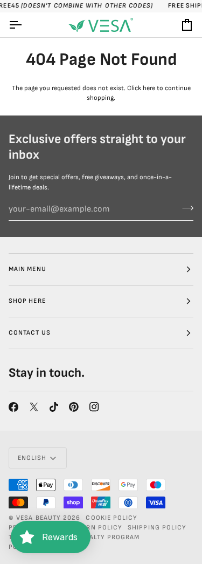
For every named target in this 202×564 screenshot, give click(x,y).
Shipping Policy (157, 528)
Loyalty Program (108, 537)
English (32, 458)
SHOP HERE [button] (27, 301)
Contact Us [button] (30, 333)
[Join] (184, 207)
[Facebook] (13, 407)
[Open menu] (25, 25)
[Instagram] (94, 407)
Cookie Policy (111, 518)
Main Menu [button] (27, 269)
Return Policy (95, 528)
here (149, 88)
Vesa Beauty (38, 518)
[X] (34, 407)
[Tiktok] (54, 407)
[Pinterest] (74, 407)
